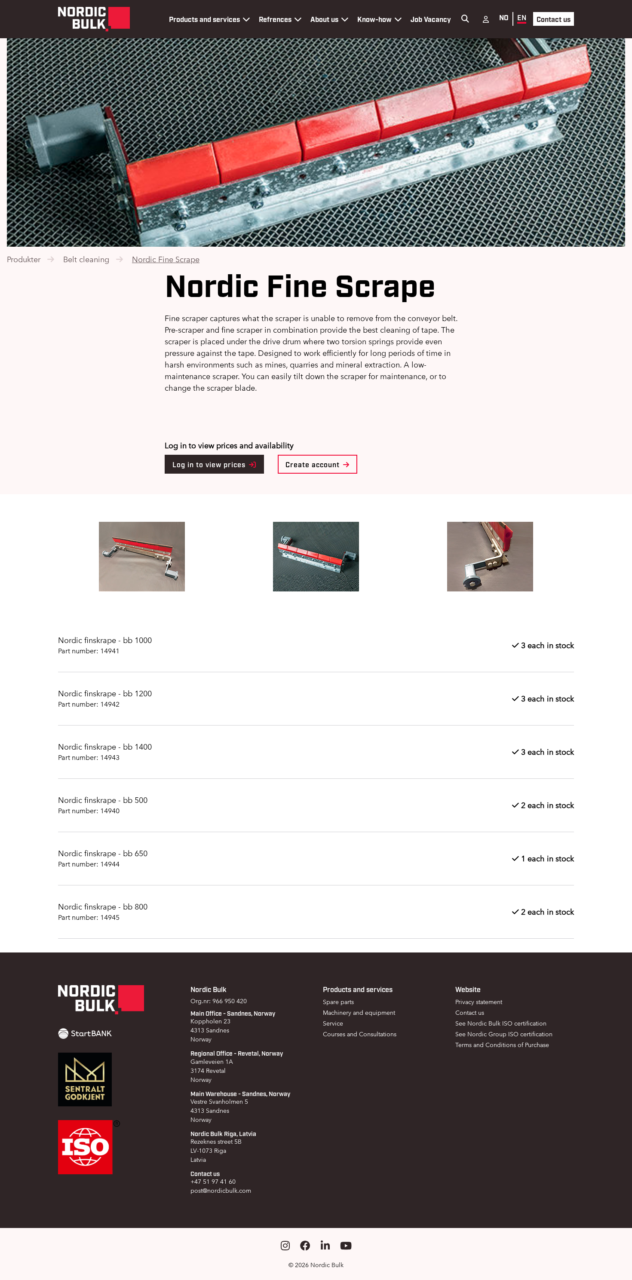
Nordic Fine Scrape (165, 259)
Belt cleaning (86, 259)
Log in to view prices (210, 464)
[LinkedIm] (325, 1246)
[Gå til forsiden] (94, 19)
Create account (313, 464)
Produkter (23, 259)
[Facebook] (305, 1246)
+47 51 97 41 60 (213, 1181)
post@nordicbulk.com (220, 1190)
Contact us (554, 19)
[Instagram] (285, 1246)
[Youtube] (346, 1246)
